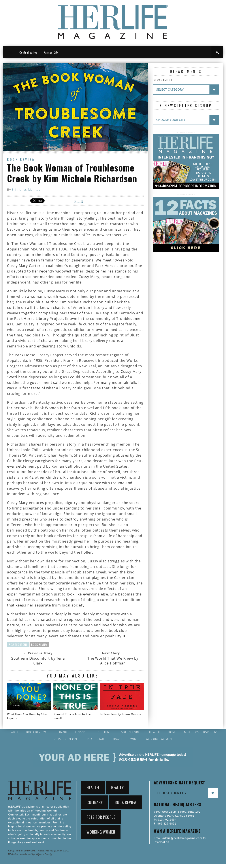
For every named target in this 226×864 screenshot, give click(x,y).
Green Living (131, 732)
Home (172, 732)
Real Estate (96, 739)
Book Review (21, 159)
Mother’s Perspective (201, 732)
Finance (81, 732)
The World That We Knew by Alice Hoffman (112, 661)
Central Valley (28, 52)
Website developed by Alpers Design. (31, 854)
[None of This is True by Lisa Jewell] (75, 708)
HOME (9, 52)
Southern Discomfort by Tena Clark (38, 661)
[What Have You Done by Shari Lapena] (29, 708)
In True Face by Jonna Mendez (121, 714)
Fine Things (104, 732)
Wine (134, 739)
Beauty (13, 732)
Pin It (78, 201)
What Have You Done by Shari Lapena (27, 716)
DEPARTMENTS (164, 80)
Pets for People (66, 739)
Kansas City (51, 52)
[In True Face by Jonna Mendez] (122, 708)
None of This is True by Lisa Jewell (72, 716)
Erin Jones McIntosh (27, 189)
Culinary (61, 732)
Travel (118, 739)
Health (154, 732)
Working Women (159, 739)
